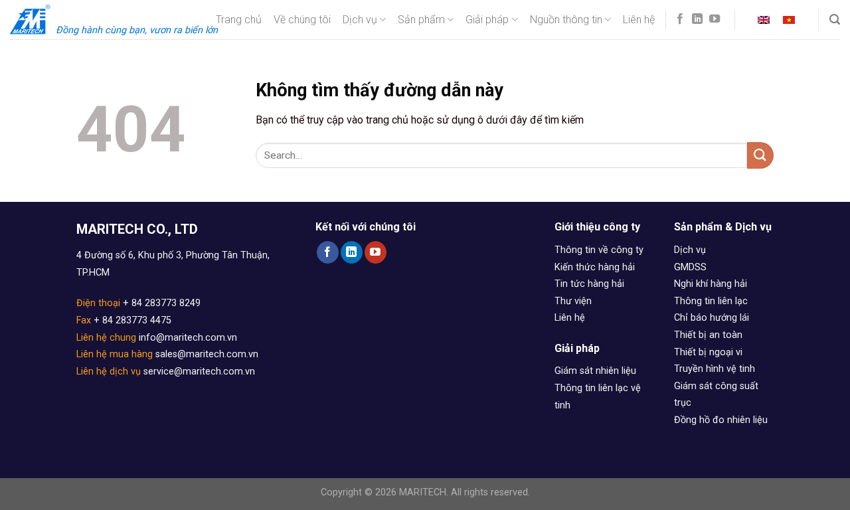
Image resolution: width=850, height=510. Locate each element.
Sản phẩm (421, 19)
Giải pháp (487, 19)
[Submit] (760, 155)
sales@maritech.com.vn (206, 354)
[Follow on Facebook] (680, 19)
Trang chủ (239, 19)
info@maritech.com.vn (188, 337)
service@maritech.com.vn (199, 371)
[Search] (834, 20)
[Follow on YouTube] (714, 19)
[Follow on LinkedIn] (697, 19)
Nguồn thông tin (566, 19)
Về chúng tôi (302, 19)
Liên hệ (639, 19)
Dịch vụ (360, 19)
